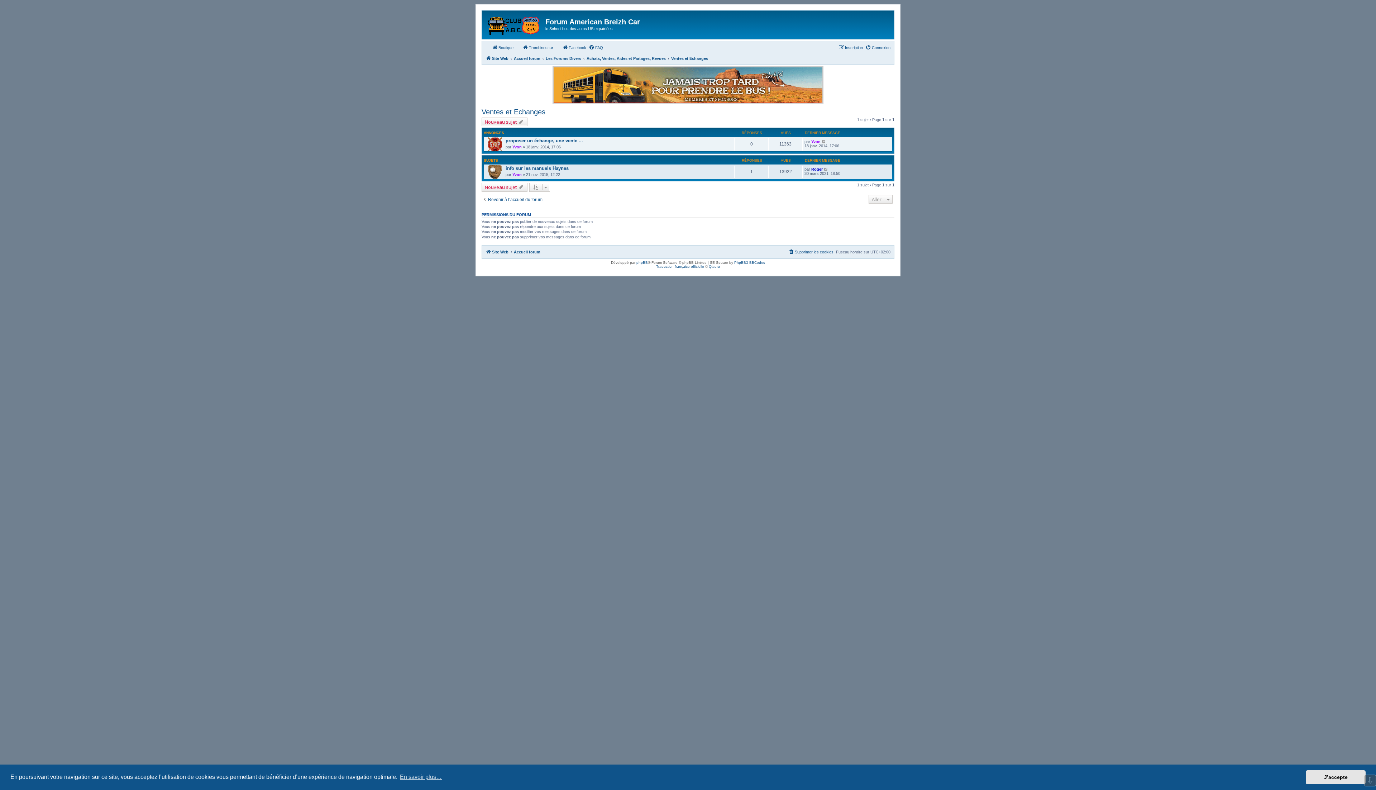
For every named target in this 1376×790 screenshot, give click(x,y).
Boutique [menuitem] (505, 48)
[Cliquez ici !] (688, 85)
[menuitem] (596, 47)
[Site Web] (514, 24)
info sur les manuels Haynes (537, 168)
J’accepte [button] (1336, 777)
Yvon (517, 147)
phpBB (642, 263)
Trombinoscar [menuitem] (541, 48)
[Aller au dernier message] (824, 141)
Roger (817, 169)
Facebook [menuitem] (577, 48)
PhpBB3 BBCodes (749, 263)
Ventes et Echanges (513, 112)
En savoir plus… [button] (421, 777)
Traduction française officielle (680, 266)
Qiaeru (714, 266)
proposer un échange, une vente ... (544, 140)
